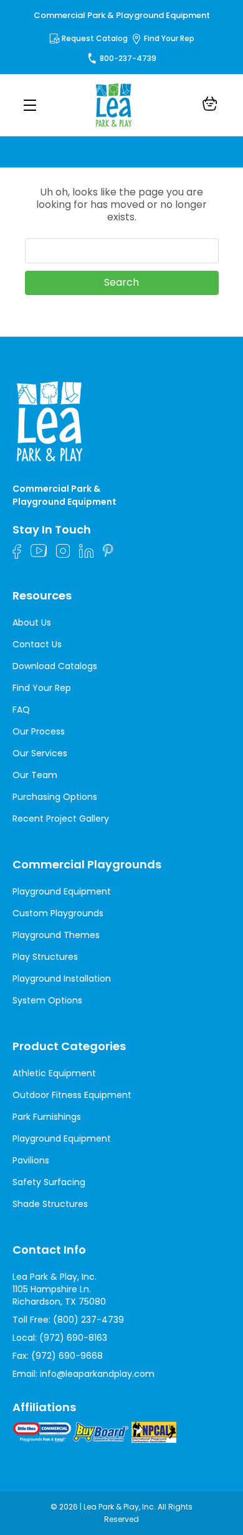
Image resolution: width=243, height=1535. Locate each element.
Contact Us (37, 644)
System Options (47, 1000)
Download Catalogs (54, 666)
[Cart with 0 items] (210, 105)
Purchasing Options (54, 797)
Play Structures (45, 957)
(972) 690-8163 (73, 1337)
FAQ (21, 709)
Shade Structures (50, 1204)
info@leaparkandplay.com (97, 1374)
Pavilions (30, 1160)
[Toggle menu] (29, 105)
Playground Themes (56, 935)
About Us (31, 622)
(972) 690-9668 (67, 1356)
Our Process (38, 731)
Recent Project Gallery (60, 818)
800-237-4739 (128, 58)
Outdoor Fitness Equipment (71, 1095)
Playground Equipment (61, 891)
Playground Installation (61, 978)
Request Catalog (95, 38)
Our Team (34, 775)
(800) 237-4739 (88, 1319)
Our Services (39, 753)
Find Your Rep (169, 38)
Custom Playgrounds (57, 913)
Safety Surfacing (48, 1182)
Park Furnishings (46, 1116)
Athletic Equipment (54, 1073)
